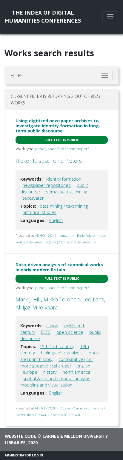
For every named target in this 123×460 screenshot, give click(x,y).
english (83, 366)
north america (76, 372)
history (50, 372)
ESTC (45, 332)
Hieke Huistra (32, 160)
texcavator (33, 198)
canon (52, 325)
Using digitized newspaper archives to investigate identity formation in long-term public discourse (58, 126)
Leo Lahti (93, 299)
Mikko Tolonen (62, 299)
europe (30, 372)
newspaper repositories (47, 185)
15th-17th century (57, 346)
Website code (20, 436)
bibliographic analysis (62, 353)
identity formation (63, 179)
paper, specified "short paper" (62, 148)
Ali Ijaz (23, 307)
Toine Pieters (66, 160)
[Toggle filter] (105, 75)
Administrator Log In (24, 455)
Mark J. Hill (28, 299)
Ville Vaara (45, 307)
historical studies (39, 212)
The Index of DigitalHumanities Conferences (43, 16)
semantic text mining (66, 192)
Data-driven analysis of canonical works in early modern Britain (59, 267)
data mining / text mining (64, 206)
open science (69, 332)
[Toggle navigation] (110, 16)
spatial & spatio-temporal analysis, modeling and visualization (55, 382)
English (56, 220)
